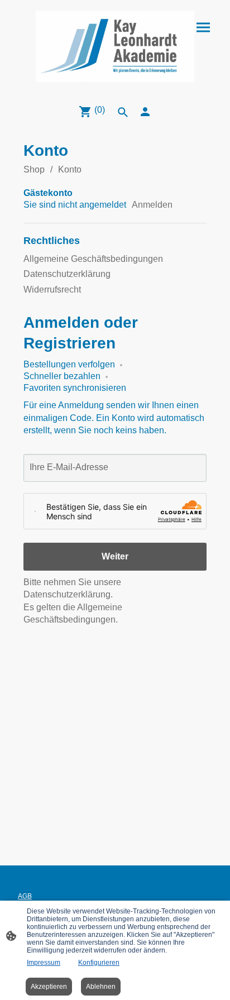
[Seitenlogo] (115, 46)
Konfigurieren (98, 962)
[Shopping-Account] (145, 111)
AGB (25, 896)
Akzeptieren (49, 987)
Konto (70, 169)
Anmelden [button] (152, 204)
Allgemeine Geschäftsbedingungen (93, 259)
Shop (34, 169)
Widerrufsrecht (52, 289)
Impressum (43, 962)
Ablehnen (101, 987)
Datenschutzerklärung (67, 274)
